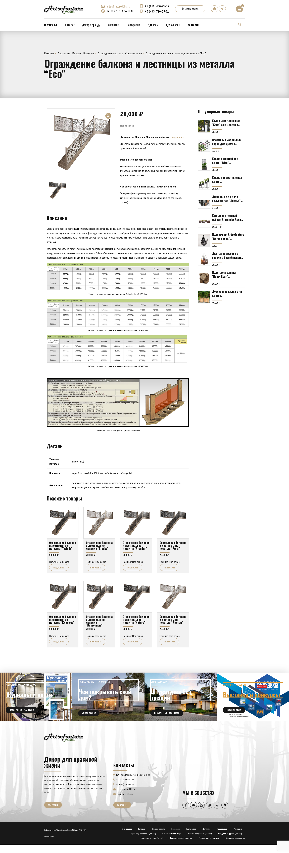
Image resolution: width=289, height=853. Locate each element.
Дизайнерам (173, 25)
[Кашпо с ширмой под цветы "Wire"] (204, 164)
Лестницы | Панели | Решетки (76, 53)
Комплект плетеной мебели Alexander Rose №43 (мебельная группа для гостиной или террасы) (227, 217)
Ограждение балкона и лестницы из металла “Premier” (136, 545)
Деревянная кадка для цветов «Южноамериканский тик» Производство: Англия (227, 293)
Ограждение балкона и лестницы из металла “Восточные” (99, 620)
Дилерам (153, 25)
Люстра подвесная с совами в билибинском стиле (226, 255)
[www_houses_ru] (36, 697)
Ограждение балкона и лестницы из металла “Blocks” (99, 545)
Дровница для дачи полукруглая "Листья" (226, 199)
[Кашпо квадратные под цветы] (204, 183)
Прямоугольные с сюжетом (181, 837)
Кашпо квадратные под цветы (227, 179)
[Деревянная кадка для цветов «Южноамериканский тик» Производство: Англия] (204, 297)
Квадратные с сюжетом (209, 837)
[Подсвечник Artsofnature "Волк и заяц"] (204, 240)
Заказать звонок (190, 8)
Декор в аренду (91, 25)
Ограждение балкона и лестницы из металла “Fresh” (173, 545)
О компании (51, 25)
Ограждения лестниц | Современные (120, 53)
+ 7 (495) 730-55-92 (157, 11)
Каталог (69, 25)
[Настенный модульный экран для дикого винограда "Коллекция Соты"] (204, 145)
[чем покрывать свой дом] (108, 697)
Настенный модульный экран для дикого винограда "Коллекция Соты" (227, 142)
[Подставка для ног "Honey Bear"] (204, 278)
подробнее (178, 137)
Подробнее (58, 567)
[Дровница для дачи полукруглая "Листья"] (204, 202)
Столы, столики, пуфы (171, 833)
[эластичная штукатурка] (180, 697)
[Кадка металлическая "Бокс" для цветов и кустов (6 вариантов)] (204, 126)
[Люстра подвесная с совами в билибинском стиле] (204, 259)
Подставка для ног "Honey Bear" (224, 274)
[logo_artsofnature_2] (63, 737)
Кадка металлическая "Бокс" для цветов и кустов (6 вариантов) (226, 123)
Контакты (193, 25)
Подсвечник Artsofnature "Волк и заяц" (228, 236)
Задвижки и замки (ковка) (152, 837)
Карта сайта (49, 836)
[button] (108, 113)
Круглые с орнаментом (235, 837)
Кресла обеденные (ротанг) (200, 833)
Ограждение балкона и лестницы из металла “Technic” (62, 545)
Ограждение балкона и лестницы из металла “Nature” (136, 619)
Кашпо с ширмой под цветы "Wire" (225, 161)
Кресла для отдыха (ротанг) (143, 833)
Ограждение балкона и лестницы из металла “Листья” (173, 619)
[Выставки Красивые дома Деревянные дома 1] (253, 697)
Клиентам (113, 25)
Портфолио (133, 25)
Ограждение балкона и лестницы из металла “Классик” (62, 619)
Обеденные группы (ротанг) (230, 833)
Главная (49, 53)
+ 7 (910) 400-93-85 (157, 6)
